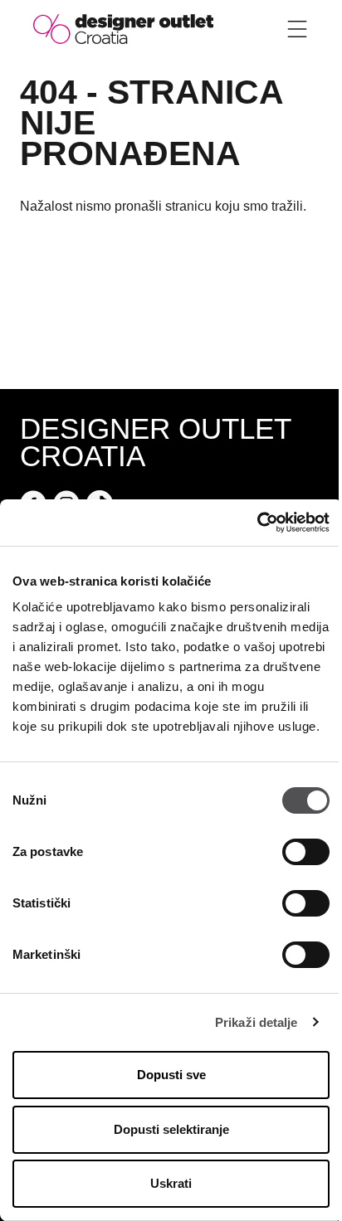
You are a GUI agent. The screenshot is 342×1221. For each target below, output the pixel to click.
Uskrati (171, 1183)
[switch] (306, 852)
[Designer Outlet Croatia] (123, 28)
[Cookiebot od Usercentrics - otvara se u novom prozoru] (257, 522)
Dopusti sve (171, 1075)
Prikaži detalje (256, 1022)
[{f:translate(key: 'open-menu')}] (297, 29)
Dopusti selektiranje (171, 1129)
